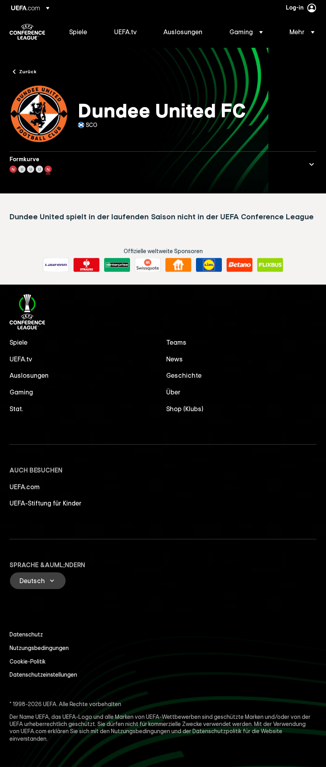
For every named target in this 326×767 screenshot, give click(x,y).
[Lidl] (209, 265)
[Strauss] (86, 265)
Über (173, 392)
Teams (176, 342)
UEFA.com (25, 486)
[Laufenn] (56, 265)
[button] (246, 31)
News (174, 359)
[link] (78, 31)
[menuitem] (81, 31)
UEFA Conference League (27, 32)
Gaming (21, 392)
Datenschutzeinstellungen (43, 674)
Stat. (16, 408)
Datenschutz (26, 634)
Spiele (18, 342)
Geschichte (184, 375)
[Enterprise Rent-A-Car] (117, 265)
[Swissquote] (148, 265)
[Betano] (239, 265)
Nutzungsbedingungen (39, 648)
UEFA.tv (21, 359)
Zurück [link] (28, 71)
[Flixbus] (270, 265)
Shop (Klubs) (185, 408)
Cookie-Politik (28, 661)
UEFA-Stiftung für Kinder (46, 503)
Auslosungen (29, 375)
